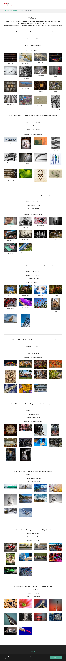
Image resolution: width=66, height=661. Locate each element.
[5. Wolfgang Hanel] (10, 442)
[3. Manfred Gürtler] (40, 488)
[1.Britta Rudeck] (25, 364)
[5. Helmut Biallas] (10, 500)
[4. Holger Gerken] (10, 619)
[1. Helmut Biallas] (10, 430)
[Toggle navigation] (61, 4)
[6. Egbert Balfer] (25, 442)
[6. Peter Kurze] (25, 617)
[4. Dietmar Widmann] (55, 488)
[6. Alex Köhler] (25, 374)
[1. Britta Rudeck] (10, 363)
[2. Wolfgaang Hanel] (25, 603)
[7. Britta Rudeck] (40, 617)
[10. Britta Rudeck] (25, 454)
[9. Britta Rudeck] (10, 511)
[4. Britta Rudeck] (55, 605)
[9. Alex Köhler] (10, 454)
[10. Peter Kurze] (25, 388)
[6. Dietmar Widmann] (40, 442)
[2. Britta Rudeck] (25, 427)
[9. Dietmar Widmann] (10, 631)
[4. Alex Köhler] (55, 364)
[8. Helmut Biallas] (55, 498)
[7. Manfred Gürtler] (40, 498)
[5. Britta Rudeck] (10, 376)
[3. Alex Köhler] (40, 364)
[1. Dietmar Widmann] (10, 603)
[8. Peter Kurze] (55, 617)
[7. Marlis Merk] (55, 374)
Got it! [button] (56, 657)
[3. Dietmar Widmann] (40, 430)
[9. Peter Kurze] (10, 388)
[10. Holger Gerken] (25, 631)
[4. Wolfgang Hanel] (55, 430)
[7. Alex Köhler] (40, 374)
